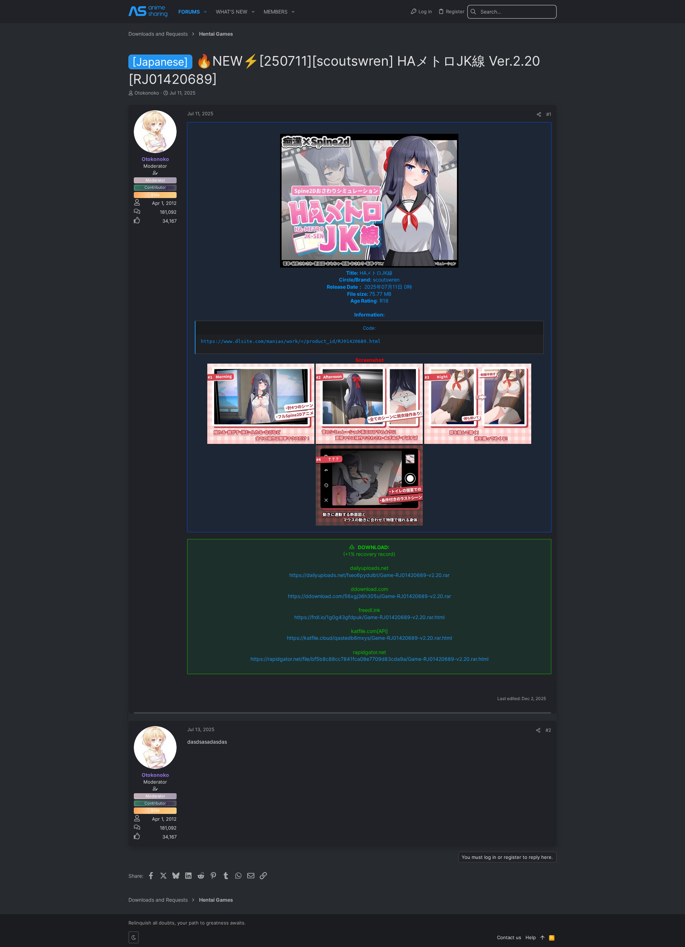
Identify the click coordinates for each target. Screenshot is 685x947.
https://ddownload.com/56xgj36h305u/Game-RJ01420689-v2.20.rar (369, 596)
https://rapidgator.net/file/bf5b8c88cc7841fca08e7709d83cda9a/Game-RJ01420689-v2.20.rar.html (369, 659)
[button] (205, 12)
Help (531, 937)
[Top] (542, 937)
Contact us (509, 937)
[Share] (539, 114)
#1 (548, 114)
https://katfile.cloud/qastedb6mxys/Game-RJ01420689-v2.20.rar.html (369, 638)
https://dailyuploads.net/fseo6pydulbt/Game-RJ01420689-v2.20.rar (369, 575)
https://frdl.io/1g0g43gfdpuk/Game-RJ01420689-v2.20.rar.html (369, 617)
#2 (548, 730)
